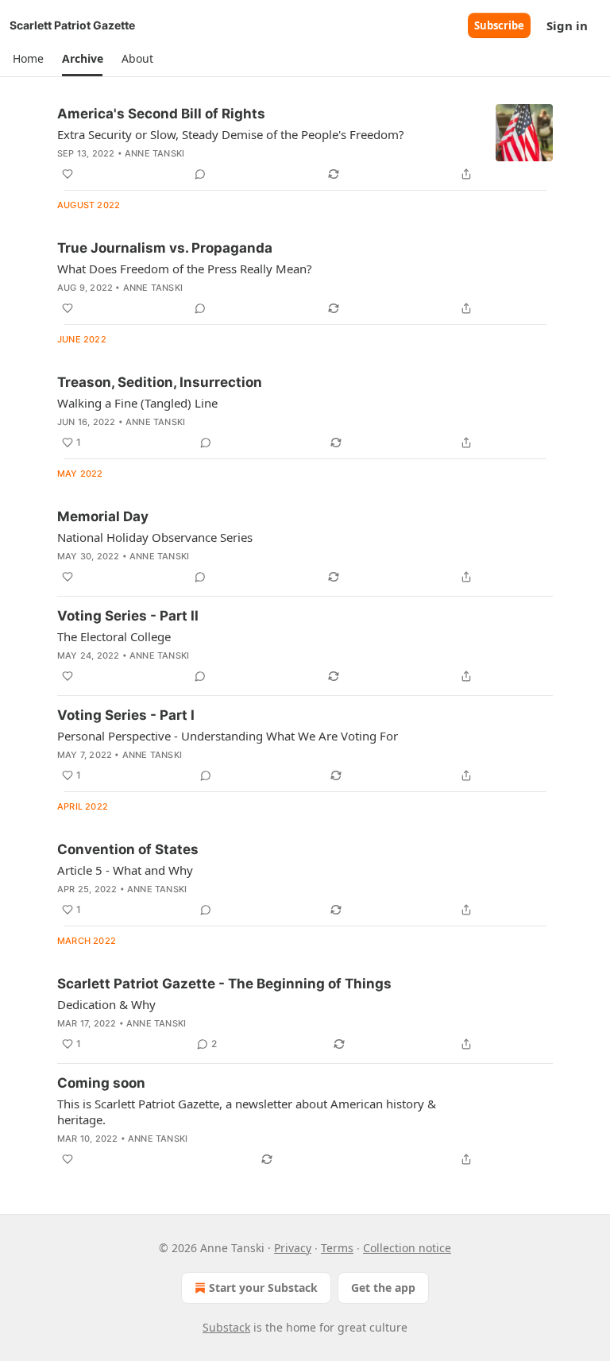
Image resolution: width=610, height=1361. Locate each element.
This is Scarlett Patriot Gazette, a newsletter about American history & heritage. (246, 1111)
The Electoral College (114, 636)
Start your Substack (263, 1287)
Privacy (292, 1247)
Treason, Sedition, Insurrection (159, 382)
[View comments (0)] (200, 174)
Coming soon (101, 1083)
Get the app (383, 1287)
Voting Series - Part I (126, 715)
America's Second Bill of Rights (161, 114)
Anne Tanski (154, 153)
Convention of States (128, 849)
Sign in (567, 25)
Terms (337, 1247)
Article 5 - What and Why (125, 870)
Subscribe (499, 25)
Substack (226, 1327)
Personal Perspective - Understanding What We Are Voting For (227, 736)
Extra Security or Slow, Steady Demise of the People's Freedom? (230, 134)
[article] (305, 144)
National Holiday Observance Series (155, 537)
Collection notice (407, 1247)
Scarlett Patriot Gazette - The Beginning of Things (224, 984)
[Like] (67, 174)
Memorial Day (103, 516)
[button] (27, 58)
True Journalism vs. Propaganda (164, 248)
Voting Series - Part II (128, 616)
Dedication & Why (106, 1004)
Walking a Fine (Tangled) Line (137, 403)
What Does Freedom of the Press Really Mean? (184, 268)
